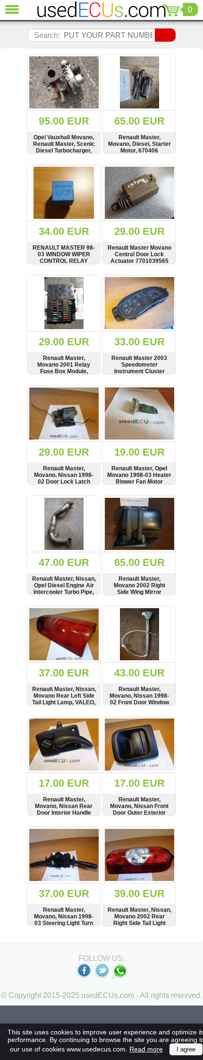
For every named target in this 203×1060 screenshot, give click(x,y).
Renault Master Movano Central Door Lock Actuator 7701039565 (139, 254)
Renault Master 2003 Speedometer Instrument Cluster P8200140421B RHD (139, 368)
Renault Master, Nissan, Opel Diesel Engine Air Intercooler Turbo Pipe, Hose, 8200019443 (64, 588)
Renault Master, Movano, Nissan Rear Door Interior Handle (64, 806)
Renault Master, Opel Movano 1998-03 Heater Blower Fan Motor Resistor (139, 478)
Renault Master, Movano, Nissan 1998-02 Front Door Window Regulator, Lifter (139, 699)
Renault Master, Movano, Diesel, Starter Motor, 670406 (139, 144)
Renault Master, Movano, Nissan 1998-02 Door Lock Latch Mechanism (63, 478)
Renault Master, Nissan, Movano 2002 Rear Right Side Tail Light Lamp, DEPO (139, 920)
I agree (186, 1049)
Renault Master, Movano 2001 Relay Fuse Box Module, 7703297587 (63, 368)
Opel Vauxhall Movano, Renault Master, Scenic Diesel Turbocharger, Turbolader (64, 147)
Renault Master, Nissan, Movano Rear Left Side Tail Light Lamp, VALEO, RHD (64, 699)
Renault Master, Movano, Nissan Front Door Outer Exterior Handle (139, 809)
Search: (47, 35)
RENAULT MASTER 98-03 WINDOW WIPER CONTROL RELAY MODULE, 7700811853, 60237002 (64, 261)
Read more (146, 1049)
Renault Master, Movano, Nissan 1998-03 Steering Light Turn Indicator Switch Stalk (63, 920)
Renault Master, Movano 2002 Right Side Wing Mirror (139, 585)
